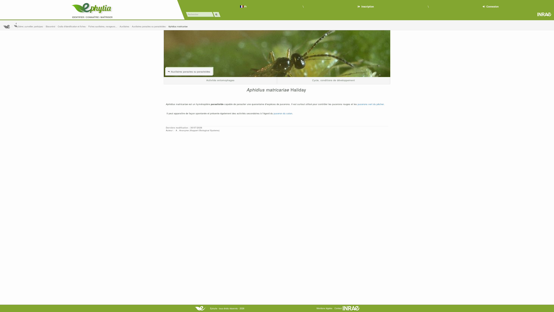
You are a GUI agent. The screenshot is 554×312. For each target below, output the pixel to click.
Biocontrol (50, 26)
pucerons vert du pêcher (371, 104)
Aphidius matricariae (178, 26)
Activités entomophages (220, 80)
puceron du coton (283, 113)
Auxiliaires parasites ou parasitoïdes (149, 26)
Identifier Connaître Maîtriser (92, 17)
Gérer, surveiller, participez (30, 26)
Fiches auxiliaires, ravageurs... (102, 26)
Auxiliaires (124, 26)
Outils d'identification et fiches (72, 26)
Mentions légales (324, 308)
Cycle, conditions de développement (333, 80)
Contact (338, 308)
